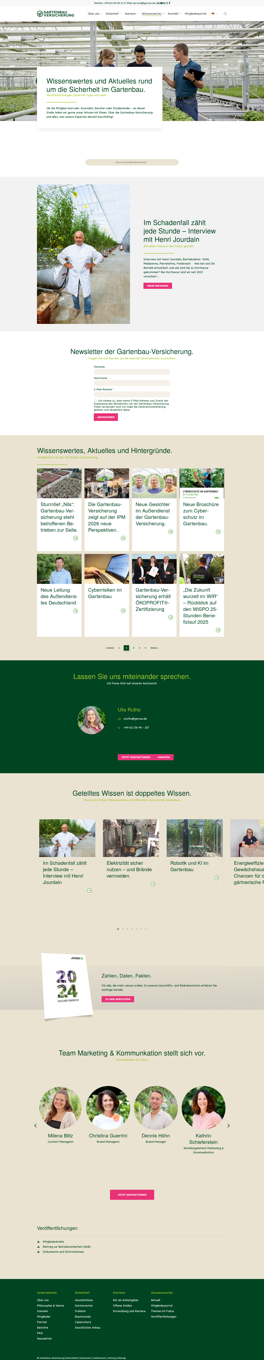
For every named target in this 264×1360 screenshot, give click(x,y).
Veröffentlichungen (163, 1316)
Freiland (80, 1311)
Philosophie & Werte (50, 1305)
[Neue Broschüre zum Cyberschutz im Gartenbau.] (202, 509)
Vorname (99, 366)
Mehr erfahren (157, 285)
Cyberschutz (83, 1322)
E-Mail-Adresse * (104, 389)
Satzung (112, 1358)
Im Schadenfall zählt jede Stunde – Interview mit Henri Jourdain (65, 872)
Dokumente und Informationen (63, 1252)
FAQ (40, 1333)
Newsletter (44, 1338)
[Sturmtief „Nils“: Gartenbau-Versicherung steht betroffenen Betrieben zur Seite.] (59, 509)
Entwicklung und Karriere (129, 1311)
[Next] (227, 1126)
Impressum (85, 1358)
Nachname (100, 378)
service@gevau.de (144, 3)
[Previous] (37, 1126)
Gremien (42, 1311)
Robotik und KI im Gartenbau (189, 865)
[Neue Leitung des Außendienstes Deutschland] (59, 595)
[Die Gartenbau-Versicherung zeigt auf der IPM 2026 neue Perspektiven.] (106, 509)
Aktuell (155, 1300)
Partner (42, 1322)
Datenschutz (99, 1358)
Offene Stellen (122, 1305)
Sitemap (121, 1358)
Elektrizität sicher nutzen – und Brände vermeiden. (129, 869)
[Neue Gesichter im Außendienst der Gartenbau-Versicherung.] (154, 509)
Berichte (42, 1327)
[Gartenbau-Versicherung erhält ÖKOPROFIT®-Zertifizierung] (154, 595)
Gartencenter (84, 1305)
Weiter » (154, 648)
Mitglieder (43, 1316)
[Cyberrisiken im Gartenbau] (106, 595)
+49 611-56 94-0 (113, 3)
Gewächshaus (84, 1300)
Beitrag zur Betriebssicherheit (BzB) (67, 1246)
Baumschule (83, 1316)
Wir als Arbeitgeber (126, 1300)
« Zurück (110, 648)
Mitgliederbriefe (53, 1241)
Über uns (43, 1300)
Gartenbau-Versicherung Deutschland (58, 1358)
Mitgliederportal (161, 1305)
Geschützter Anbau (87, 1327)
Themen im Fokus (162, 1311)
